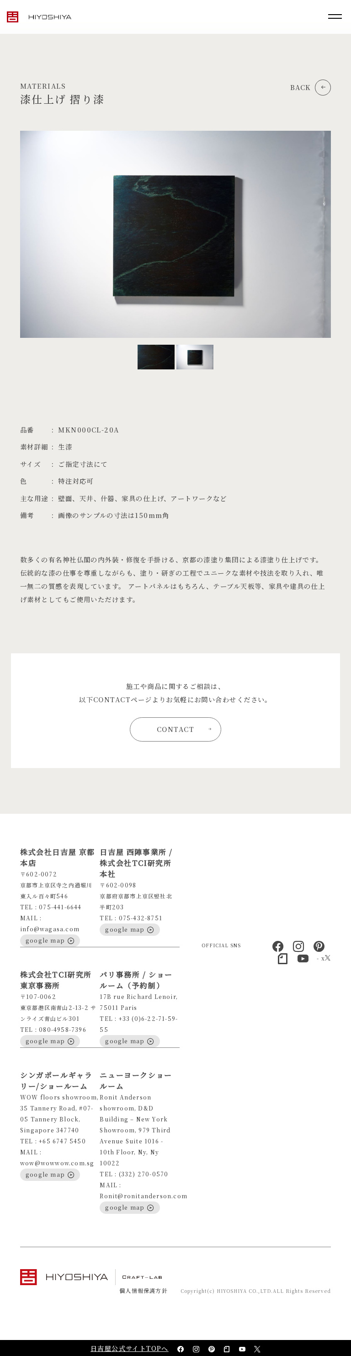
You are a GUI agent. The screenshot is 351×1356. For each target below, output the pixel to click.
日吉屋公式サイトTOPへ (129, 1348)
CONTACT (175, 729)
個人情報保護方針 (143, 1290)
